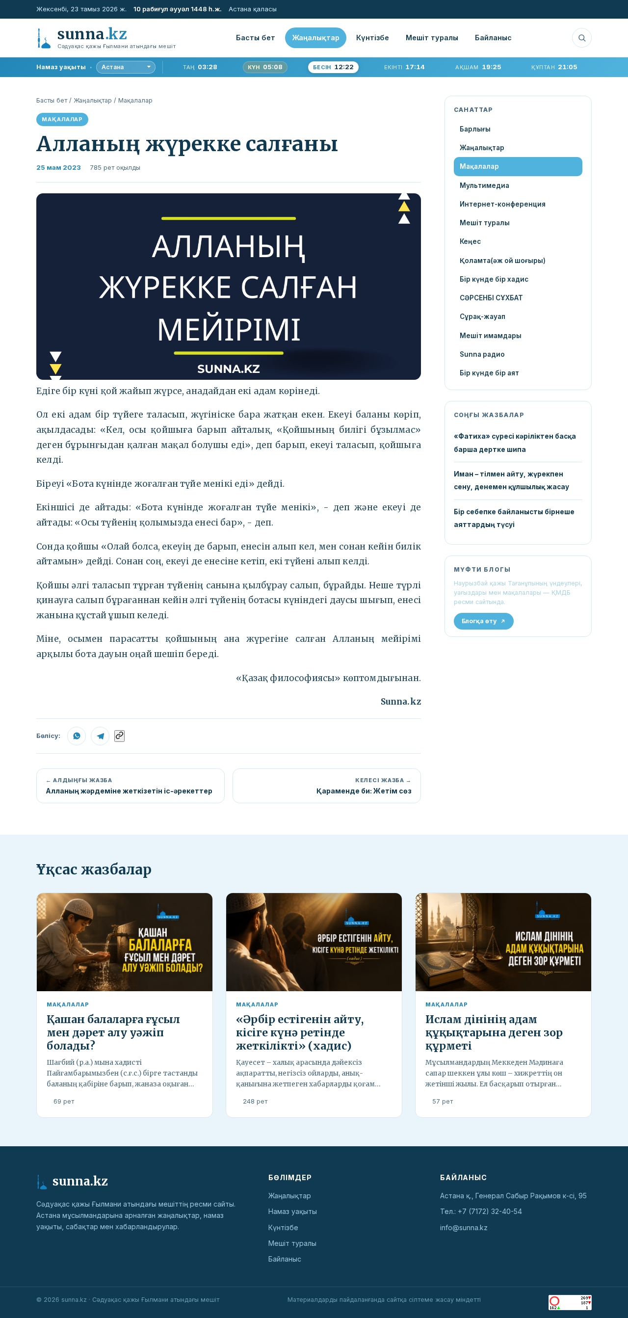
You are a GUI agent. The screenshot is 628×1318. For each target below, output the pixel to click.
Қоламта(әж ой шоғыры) (503, 260)
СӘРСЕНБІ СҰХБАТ (491, 298)
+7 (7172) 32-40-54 (490, 1211)
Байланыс (493, 37)
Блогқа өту (479, 621)
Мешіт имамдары (491, 336)
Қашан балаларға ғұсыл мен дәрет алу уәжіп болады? (113, 1033)
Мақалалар (135, 100)
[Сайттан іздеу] (582, 38)
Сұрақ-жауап (482, 316)
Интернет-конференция (503, 204)
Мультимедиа (484, 185)
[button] (228, 286)
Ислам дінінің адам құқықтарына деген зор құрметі (494, 1033)
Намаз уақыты (292, 1211)
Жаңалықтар (316, 37)
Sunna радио (482, 354)
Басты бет (255, 37)
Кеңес (470, 241)
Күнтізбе (372, 37)
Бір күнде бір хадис (494, 279)
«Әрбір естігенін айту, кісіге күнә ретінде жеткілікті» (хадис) (300, 1033)
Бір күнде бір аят (489, 373)
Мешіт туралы (432, 37)
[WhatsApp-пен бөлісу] (76, 736)
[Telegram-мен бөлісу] (100, 736)
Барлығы (475, 129)
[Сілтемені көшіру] (119, 736)
